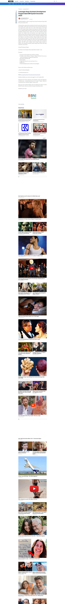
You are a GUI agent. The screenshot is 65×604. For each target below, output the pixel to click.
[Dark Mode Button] (54, 1)
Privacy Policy (32, 1)
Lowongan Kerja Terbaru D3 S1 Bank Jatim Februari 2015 (39, 134)
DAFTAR (22, 104)
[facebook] (16, 13)
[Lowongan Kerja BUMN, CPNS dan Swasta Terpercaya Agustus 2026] (10, 1)
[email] (16, 22)
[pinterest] (16, 20)
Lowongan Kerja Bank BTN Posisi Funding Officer (38, 120)
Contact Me (22, 1)
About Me (16, 1)
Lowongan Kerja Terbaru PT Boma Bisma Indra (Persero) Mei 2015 (30, 74)
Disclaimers (27, 1)
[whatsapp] (16, 17)
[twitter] (16, 15)
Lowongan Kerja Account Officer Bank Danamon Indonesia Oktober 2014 (25, 120)
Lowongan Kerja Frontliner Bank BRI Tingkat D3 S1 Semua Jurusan (24, 134)
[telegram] (16, 19)
